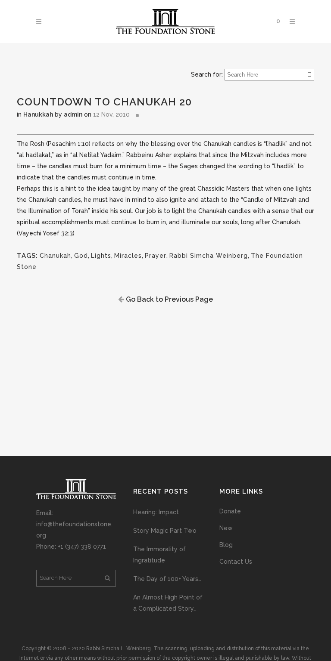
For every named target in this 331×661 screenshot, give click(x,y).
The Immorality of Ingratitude (159, 555)
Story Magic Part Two (165, 530)
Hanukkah (38, 114)
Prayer (155, 255)
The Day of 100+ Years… (167, 578)
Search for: (207, 74)
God (81, 255)
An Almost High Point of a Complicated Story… (168, 603)
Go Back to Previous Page (168, 299)
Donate (230, 511)
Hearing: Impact (156, 512)
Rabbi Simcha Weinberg (208, 255)
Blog (226, 544)
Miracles (128, 255)
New (226, 528)
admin (73, 114)
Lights (101, 255)
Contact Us (235, 561)
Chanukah (55, 255)
